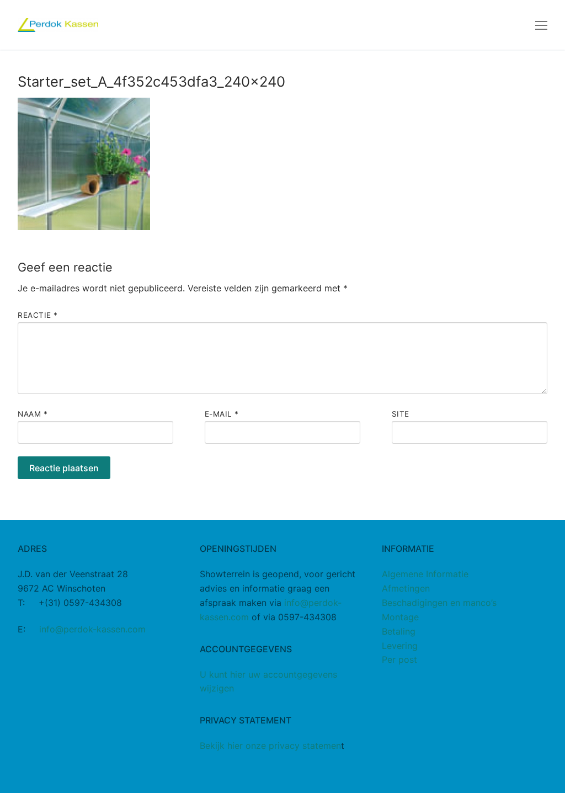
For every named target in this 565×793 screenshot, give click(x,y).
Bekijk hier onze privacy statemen (270, 745)
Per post (399, 659)
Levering (400, 645)
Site (400, 413)
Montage (400, 616)
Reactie (38, 315)
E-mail (222, 413)
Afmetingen (406, 588)
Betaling (398, 631)
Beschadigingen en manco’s (439, 602)
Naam (32, 413)
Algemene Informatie (425, 573)
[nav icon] (541, 24)
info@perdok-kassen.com (92, 629)
